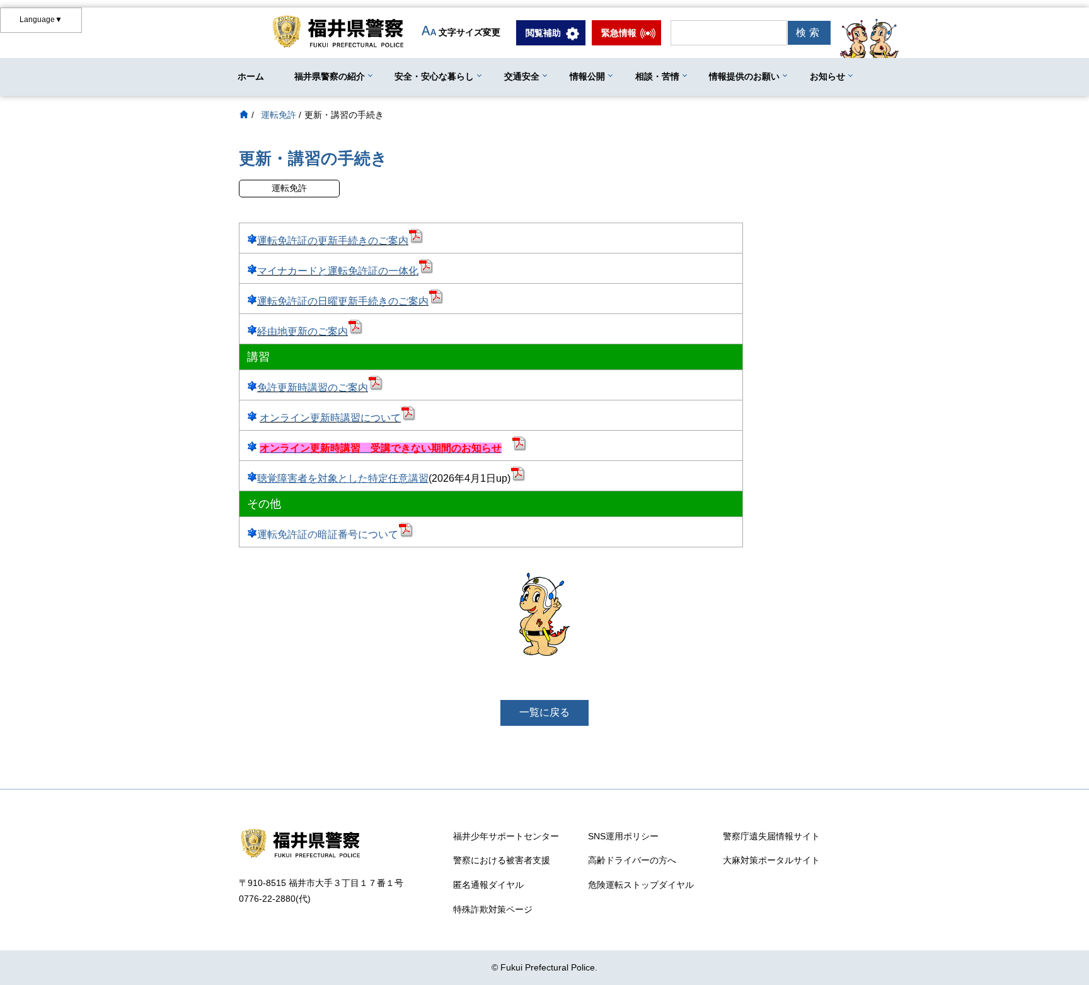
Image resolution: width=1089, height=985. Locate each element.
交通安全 (521, 76)
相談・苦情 (657, 76)
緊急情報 (619, 33)
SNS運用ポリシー (623, 836)
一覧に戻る (544, 712)
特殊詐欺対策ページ (493, 909)
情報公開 (587, 76)
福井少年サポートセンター (506, 836)
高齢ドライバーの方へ (632, 860)
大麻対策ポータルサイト (771, 860)
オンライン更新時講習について (330, 417)
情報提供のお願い (744, 76)
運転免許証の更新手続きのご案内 (332, 240)
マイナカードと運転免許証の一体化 (337, 270)
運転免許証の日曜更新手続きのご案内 (343, 301)
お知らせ (827, 76)
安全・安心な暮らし (434, 76)
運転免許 (278, 115)
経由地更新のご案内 (302, 331)
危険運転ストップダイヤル (641, 885)
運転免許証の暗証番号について (327, 534)
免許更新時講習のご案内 (312, 387)
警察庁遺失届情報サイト (771, 836)
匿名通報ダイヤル (488, 885)
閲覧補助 (543, 33)
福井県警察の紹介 (329, 76)
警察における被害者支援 (501, 860)
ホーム (251, 76)
